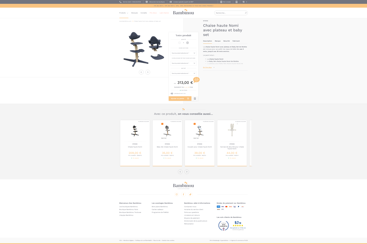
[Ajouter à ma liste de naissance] (194, 98)
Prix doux (153, 13)
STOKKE (205, 21)
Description (207, 41)
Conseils (144, 13)
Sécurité (226, 41)
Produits (122, 13)
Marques (134, 13)
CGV (120, 240)
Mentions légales (128, 240)
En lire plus (207, 67)
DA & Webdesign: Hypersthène (219, 240)
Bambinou (183, 12)
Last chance (164, 13)
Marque (217, 41)
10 (188, 87)
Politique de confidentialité (143, 240)
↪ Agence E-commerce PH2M (239, 240)
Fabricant (236, 41)
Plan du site (156, 240)
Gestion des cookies (168, 240)
